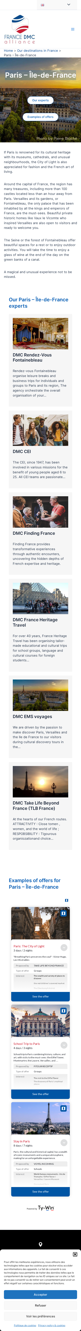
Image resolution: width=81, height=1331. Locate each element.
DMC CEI (22, 451)
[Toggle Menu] (67, 5)
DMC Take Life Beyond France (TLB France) (36, 805)
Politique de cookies (25, 1325)
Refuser (40, 1305)
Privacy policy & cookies (51, 1325)
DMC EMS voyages (32, 716)
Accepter (40, 1294)
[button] (75, 1254)
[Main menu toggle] (72, 29)
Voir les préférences (40, 1316)
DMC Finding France (34, 533)
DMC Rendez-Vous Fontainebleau (32, 357)
